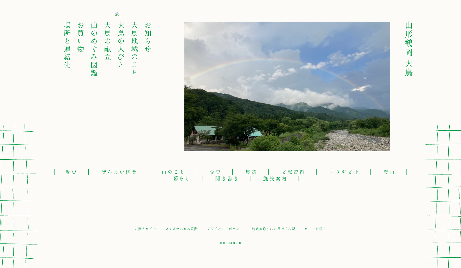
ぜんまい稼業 (119, 172)
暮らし (182, 178)
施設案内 (275, 178)
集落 (251, 172)
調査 (216, 172)
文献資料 (293, 172)
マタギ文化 (344, 172)
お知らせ (148, 37)
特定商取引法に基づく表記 (273, 229)
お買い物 (81, 37)
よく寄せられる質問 (181, 229)
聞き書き (227, 178)
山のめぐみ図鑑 (95, 48)
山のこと (174, 172)
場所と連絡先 (68, 44)
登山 (389, 172)
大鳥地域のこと (135, 48)
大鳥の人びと (122, 44)
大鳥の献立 (108, 41)
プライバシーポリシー (225, 229)
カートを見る (315, 229)
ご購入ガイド (145, 229)
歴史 (72, 172)
